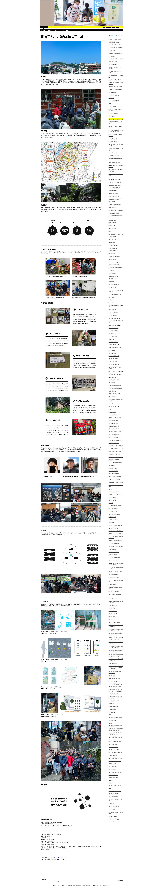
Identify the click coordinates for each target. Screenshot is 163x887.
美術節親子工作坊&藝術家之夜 (116, 494)
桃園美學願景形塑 (113, 207)
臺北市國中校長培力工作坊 (115, 440)
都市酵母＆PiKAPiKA (113, 747)
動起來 (110, 723)
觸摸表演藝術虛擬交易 (114, 459)
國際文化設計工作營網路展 (115, 476)
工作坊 (55, 30)
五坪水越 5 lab (112, 712)
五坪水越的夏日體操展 (114, 543)
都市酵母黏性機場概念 (114, 793)
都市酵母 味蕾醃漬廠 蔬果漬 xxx (116, 531)
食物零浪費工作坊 (113, 415)
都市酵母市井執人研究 (114, 749)
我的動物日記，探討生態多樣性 (116, 482)
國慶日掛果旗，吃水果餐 (114, 622)
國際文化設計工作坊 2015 (114, 325)
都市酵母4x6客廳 (112, 766)
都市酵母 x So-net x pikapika (115, 752)
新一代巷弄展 (112, 350)
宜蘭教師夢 (111, 281)
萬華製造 (111, 231)
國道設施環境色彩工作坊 (114, 162)
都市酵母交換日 (112, 720)
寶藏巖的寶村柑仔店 (113, 190)
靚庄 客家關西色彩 (113, 92)
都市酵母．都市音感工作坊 (115, 417)
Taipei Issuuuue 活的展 (114, 262)
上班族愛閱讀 (112, 809)
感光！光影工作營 (113, 560)
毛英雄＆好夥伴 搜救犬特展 (115, 39)
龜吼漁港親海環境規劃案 (114, 187)
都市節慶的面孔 (112, 382)
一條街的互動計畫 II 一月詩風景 (116, 445)
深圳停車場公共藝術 (113, 193)
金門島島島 (111, 103)
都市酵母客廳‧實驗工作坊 (114, 434)
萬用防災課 (111, 98)
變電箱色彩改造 (112, 287)
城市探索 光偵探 (112, 273)
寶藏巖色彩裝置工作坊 (114, 426)
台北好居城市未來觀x (113, 574)
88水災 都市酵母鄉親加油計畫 (115, 726)
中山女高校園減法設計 (114, 213)
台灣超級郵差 (112, 803)
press (113, 27)
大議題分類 (49, 30)
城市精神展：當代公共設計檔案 (116, 210)
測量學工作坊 (112, 253)
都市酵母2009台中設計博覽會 (115, 717)
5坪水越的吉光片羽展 (113, 706)
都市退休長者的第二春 (114, 806)
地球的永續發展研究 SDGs (115, 100)
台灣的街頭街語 (112, 709)
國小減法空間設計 (113, 239)
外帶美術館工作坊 (113, 361)
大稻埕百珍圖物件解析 (114, 519)
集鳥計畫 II (111, 403)
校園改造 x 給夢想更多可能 (115, 204)
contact (117, 27)
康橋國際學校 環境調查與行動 (115, 53)
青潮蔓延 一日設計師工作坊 (115, 182)
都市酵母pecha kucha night (115, 761)
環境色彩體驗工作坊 (113, 420)
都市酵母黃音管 (112, 763)
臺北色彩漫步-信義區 (113, 468)
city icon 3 (111, 788)
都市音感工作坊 (112, 333)
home (104, 27)
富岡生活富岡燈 (112, 223)
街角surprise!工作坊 (113, 423)
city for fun (111, 714)
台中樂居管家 (112, 56)
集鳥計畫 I (111, 409)
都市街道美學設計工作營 (114, 528)
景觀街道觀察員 (112, 237)
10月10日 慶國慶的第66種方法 (116, 694)
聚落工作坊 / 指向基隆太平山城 (116, 119)
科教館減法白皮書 (113, 138)
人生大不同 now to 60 (113, 328)
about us (108, 27)
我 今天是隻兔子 (112, 584)
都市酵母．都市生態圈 (114, 591)
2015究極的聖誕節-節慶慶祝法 (116, 294)
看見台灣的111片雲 (113, 598)
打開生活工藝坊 (112, 549)
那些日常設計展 (112, 309)
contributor (63, 27)
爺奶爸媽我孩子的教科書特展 (115, 47)
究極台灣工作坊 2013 (113, 391)
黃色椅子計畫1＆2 (113, 611)
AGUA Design (101, 885)
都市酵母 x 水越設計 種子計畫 (115, 525)
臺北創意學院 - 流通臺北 (114, 454)
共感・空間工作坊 (113, 61)
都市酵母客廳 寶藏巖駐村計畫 (115, 684)
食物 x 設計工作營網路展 (114, 479)
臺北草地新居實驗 (113, 554)
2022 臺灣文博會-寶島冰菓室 (115, 86)
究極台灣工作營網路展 (114, 473)
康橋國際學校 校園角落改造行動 (116, 59)
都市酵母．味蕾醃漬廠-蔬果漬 (115, 540)
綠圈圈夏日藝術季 (113, 412)
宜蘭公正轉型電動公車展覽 (115, 45)
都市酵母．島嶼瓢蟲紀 (114, 552)
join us (56, 27)
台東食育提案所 (112, 106)
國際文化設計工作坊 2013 (114, 394)
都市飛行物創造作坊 (113, 278)
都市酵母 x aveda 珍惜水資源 (115, 571)
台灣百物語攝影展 (113, 605)
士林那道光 (111, 297)
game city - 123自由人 (114, 819)
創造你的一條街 (112, 353)
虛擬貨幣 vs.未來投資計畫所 (115, 385)
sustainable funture (113, 64)
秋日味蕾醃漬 (112, 396)
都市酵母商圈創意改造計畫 (115, 686)
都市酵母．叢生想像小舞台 (115, 374)
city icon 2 (111, 783)
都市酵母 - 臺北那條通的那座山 (116, 533)
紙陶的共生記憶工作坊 (114, 429)
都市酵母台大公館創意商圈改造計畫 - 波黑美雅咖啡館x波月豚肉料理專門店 (116, 667)
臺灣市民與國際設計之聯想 (115, 451)
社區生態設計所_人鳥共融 (114, 185)
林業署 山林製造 (112, 50)
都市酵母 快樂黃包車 (113, 775)
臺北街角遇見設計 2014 (114, 344)
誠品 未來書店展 (112, 201)
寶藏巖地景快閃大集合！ (114, 577)
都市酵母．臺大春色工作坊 (115, 431)
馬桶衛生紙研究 (112, 251)
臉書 (67, 30)
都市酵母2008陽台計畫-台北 (115, 772)
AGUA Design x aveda (114, 492)
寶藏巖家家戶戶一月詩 (114, 443)
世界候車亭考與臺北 (113, 330)
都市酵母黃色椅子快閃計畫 (115, 741)
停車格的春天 (112, 465)
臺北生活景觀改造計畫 (114, 284)
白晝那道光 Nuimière (113, 245)
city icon (110, 780)
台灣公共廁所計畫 (113, 248)
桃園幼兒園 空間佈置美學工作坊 (116, 89)
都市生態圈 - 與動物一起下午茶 (116, 546)
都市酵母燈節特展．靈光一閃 (115, 364)
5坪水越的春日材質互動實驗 (115, 505)
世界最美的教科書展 (113, 113)
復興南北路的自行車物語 (114, 256)
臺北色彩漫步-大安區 (113, 471)
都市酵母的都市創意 (113, 508)
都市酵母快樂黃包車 (113, 777)
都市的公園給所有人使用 (114, 816)
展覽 (59, 30)
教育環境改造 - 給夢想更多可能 (116, 234)
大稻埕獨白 (111, 522)
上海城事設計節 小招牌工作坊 (115, 267)
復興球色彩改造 (112, 225)
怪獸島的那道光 (112, 220)
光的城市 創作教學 (113, 755)
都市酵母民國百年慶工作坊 (115, 701)
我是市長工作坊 (112, 377)
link (50, 27)
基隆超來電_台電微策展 (114, 42)
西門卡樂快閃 (112, 339)
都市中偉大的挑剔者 (113, 342)
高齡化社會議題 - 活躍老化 (115, 79)
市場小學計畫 (112, 300)
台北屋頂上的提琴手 (113, 511)
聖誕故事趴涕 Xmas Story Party (116, 371)
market (71, 27)
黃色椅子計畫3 (112, 608)
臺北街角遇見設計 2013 (114, 406)
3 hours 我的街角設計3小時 (115, 347)
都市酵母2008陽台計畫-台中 (115, 785)
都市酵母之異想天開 (113, 796)
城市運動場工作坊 (113, 336)
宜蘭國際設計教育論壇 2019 (115, 199)
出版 (63, 30)
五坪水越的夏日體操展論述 (115, 557)
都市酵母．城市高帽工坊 (114, 380)
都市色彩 (111, 503)
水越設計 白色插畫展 (113, 312)
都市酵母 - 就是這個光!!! (114, 619)
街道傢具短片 (112, 703)
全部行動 (43, 30)
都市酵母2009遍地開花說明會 (115, 758)
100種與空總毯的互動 (114, 155)
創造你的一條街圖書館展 (114, 318)
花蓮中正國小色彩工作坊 (114, 196)
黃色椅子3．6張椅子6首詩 (115, 681)
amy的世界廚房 (112, 497)
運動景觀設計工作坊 (113, 276)
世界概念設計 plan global (114, 822)
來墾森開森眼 (112, 116)
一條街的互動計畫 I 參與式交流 (116, 448)
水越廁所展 (111, 270)
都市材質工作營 (112, 500)
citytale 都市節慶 (112, 228)
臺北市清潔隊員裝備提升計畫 (115, 388)
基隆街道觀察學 (112, 259)
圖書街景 (111, 489)
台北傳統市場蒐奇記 (113, 315)
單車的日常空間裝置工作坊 (115, 264)
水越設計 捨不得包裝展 (114, 356)
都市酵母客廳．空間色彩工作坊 (116, 457)
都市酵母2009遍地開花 (114, 744)
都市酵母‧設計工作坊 (113, 358)
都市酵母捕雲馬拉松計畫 (114, 514)
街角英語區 (111, 302)
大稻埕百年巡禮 (112, 517)
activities (43, 27)
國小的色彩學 (112, 242)
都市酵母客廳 (112, 675)
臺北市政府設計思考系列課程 (115, 462)
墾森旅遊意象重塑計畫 (114, 95)
